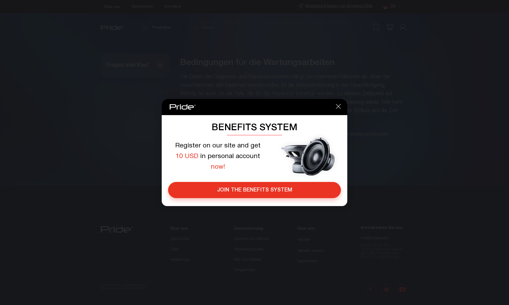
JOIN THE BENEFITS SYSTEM (254, 190)
